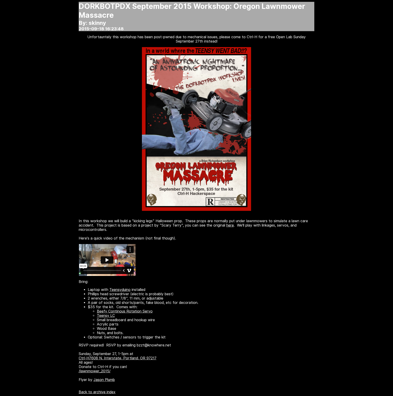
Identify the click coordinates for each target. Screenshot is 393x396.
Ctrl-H (84, 358)
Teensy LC (106, 315)
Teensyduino (120, 290)
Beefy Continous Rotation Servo (125, 311)
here (230, 225)
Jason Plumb (104, 380)
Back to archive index (97, 392)
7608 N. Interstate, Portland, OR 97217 (122, 358)
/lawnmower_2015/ (95, 371)
